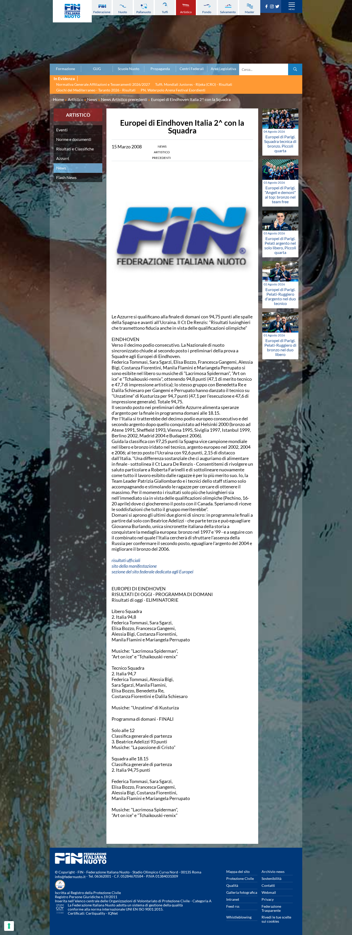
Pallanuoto (143, 12)
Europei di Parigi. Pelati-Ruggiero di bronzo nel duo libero (280, 347)
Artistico (186, 12)
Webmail (269, 892)
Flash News (66, 177)
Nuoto (122, 12)
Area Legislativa (223, 69)
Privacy (268, 899)
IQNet (113, 913)
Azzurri (62, 158)
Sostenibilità (271, 878)
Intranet (232, 899)
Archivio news (273, 871)
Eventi (62, 129)
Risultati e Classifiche (75, 148)
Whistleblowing (239, 917)
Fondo (206, 12)
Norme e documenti (73, 139)
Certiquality (95, 913)
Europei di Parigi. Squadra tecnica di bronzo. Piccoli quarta (280, 143)
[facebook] (267, 7)
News (61, 167)
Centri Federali (192, 69)
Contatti (268, 885)
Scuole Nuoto (128, 69)
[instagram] (272, 7)
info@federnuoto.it (70, 876)
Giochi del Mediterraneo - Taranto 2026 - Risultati (96, 90)
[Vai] (295, 69)
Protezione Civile (240, 878)
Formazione (65, 69)
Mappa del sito (238, 871)
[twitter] (278, 7)
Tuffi (165, 12)
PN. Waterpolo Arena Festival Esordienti (173, 90)
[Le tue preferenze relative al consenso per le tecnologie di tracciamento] (9, 926)
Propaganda (160, 69)
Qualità (232, 885)
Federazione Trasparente (271, 908)
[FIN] (72, 11)
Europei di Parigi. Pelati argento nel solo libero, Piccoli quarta (280, 245)
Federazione (101, 12)
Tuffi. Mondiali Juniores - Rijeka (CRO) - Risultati (193, 84)
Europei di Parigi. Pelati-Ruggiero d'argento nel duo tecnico (280, 296)
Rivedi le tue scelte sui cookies (276, 919)
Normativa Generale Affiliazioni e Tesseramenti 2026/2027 (103, 84)
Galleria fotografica (241, 892)
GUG (97, 69)
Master (249, 12)
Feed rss (232, 906)
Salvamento (228, 12)
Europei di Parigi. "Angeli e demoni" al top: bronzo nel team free (280, 194)
